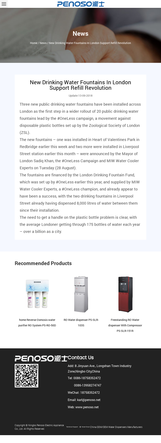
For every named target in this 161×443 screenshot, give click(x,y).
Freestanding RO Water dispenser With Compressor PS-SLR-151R (125, 325)
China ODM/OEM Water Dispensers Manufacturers (116, 426)
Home (33, 43)
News (43, 43)
